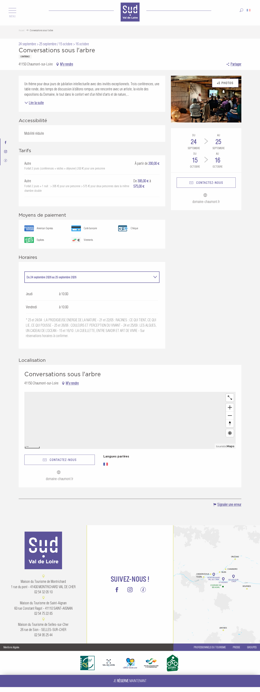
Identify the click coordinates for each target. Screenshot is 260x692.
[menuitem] (130, 12)
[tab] (88, 277)
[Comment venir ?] (216, 561)
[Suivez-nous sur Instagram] (5, 151)
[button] (241, 10)
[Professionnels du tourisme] (5, 160)
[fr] (249, 10)
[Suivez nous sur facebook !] (5, 142)
